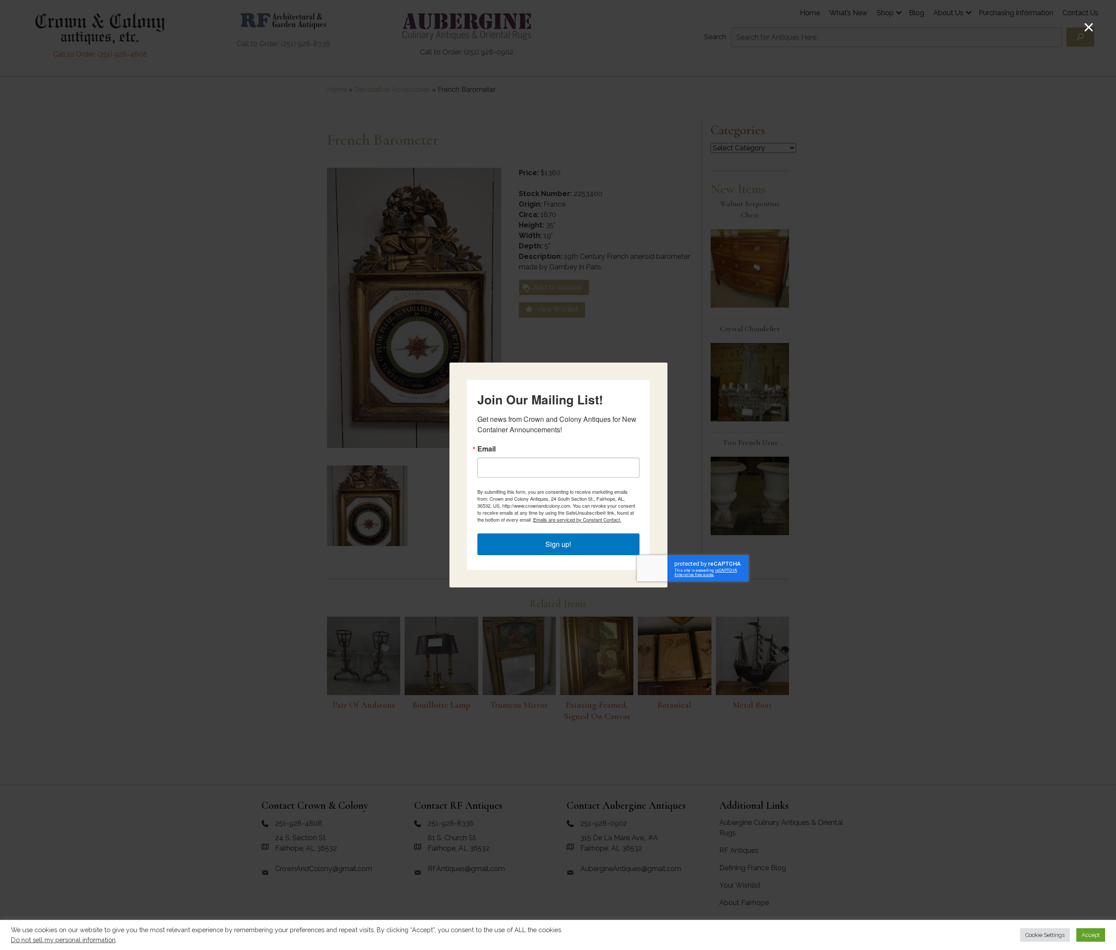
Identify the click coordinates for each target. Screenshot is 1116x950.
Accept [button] (1091, 935)
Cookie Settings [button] (1045, 935)
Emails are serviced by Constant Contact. (577, 519)
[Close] (1088, 27)
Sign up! (558, 544)
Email (486, 448)
